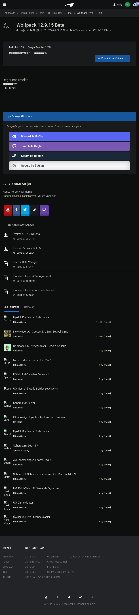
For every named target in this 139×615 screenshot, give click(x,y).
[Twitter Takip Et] (69, 597)
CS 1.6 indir (31, 556)
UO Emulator (55, 12)
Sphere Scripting (21, 450)
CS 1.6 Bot (30, 567)
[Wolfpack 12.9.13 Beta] (7, 235)
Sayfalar (29, 307)
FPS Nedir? (53, 567)
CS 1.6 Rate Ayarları (33, 577)
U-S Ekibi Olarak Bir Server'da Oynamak (36, 488)
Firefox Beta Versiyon (25, 262)
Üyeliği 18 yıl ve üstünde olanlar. (31, 431)
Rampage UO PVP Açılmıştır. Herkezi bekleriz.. (40, 346)
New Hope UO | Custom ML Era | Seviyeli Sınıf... (41, 331)
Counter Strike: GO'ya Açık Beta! (32, 276)
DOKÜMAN (8, 567)
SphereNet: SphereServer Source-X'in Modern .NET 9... (45, 474)
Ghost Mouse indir (55, 562)
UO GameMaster (23, 502)
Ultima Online (27, 12)
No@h (22, 30)
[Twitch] (44, 210)
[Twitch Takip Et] (91, 597)
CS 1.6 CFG (30, 572)
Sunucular (18, 336)
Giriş (118, 4)
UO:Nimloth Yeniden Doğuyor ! (31, 374)
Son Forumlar (11, 307)
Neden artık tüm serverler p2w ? (32, 360)
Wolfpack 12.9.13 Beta (26, 234)
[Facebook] (16, 210)
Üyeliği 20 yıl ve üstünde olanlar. (31, 317)
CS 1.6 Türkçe (32, 562)
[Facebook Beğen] (57, 597)
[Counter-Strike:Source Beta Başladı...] (7, 292)
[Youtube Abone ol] (46, 597)
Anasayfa (10, 12)
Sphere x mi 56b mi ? (25, 445)
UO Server (53, 556)
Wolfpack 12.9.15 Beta (40, 25)
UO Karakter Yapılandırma (78, 556)
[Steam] (34, 210)
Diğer (69, 12)
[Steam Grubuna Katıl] (80, 597)
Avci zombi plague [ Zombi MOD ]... (33, 460)
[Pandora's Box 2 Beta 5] (7, 249)
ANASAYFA (8, 556)
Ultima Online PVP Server (55, 572)
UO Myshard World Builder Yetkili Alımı (35, 388)
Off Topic (17, 422)
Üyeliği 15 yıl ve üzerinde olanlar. (32, 517)
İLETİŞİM (7, 577)
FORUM (6, 562)
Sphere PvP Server (24, 403)
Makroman (53, 577)
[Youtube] (8, 210)
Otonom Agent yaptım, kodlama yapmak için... (40, 417)
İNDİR (5, 572)
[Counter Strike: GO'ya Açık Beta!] (7, 278)
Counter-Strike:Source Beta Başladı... (35, 290)
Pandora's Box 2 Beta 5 (27, 248)
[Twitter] (25, 210)
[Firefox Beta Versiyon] (7, 263)
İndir (41, 12)
